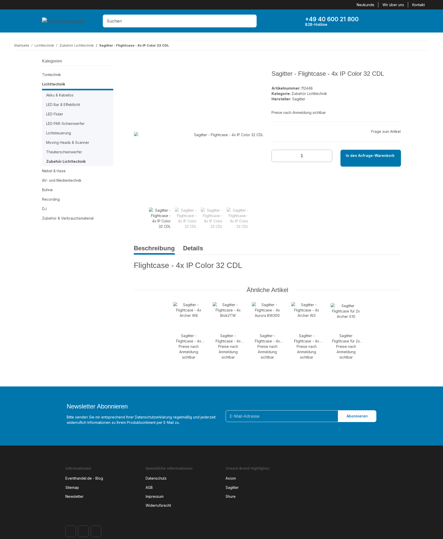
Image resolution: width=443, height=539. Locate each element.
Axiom (231, 478)
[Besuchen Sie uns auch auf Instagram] (83, 531)
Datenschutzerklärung (153, 417)
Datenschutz (156, 478)
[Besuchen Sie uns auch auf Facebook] (70, 531)
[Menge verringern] (277, 156)
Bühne (47, 190)
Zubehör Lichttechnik (309, 93)
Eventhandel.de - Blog (84, 478)
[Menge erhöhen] (326, 156)
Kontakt (418, 5)
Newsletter (74, 496)
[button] (372, 21)
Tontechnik (51, 74)
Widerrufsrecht (158, 505)
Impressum (155, 496)
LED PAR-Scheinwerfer (65, 123)
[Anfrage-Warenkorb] (388, 21)
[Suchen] (251, 21)
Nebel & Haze (54, 171)
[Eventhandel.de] (63, 21)
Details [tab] (193, 248)
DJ (44, 209)
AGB (149, 487)
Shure (231, 496)
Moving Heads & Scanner (67, 142)
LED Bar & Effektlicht (63, 104)
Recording (51, 199)
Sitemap (72, 487)
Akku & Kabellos (60, 95)
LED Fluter (54, 114)
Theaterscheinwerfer (64, 152)
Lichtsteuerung (58, 133)
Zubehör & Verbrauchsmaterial (68, 218)
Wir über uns (393, 5)
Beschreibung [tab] (154, 248)
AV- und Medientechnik (62, 180)
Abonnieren (357, 416)
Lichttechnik (53, 84)
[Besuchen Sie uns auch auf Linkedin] (96, 531)
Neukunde (365, 5)
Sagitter (232, 487)
